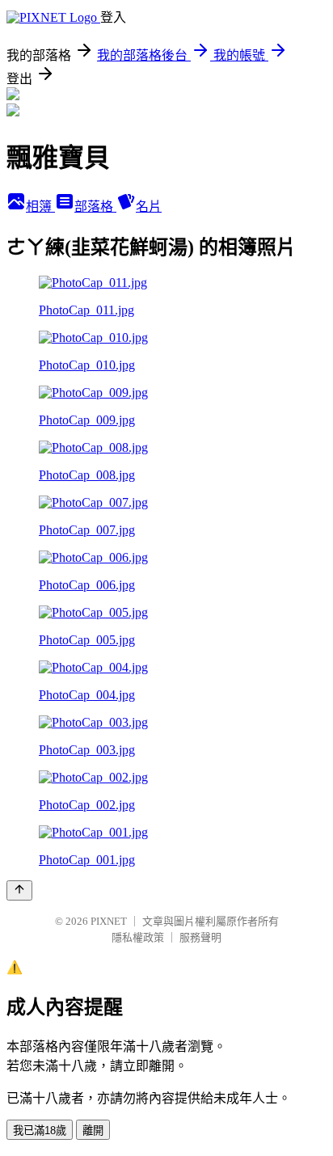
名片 (149, 206)
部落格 (95, 206)
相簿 (40, 206)
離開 (92, 1130)
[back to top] (19, 890)
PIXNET (109, 921)
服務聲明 (200, 937)
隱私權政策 (138, 937)
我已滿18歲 (39, 1130)
